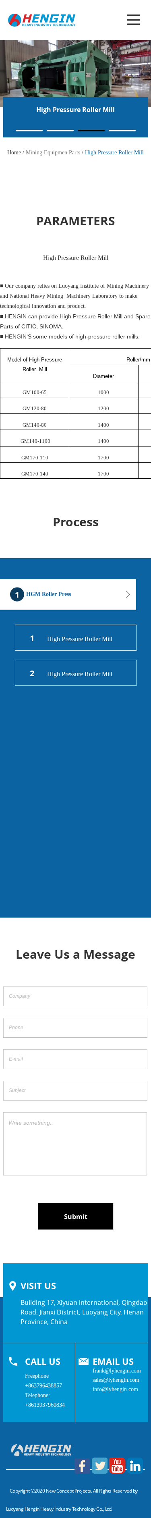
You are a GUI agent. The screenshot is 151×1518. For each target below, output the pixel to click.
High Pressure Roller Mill (71, 638)
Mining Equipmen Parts (53, 153)
